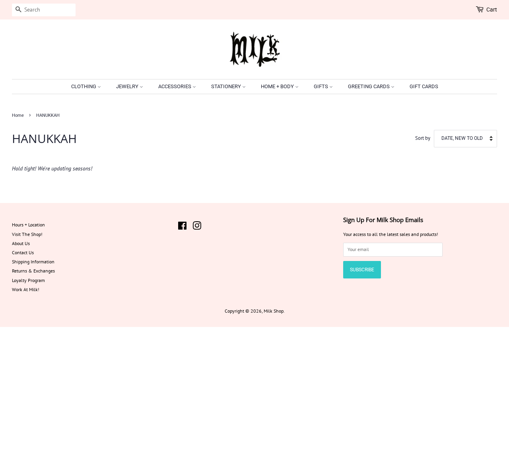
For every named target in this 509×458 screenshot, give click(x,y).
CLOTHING (84, 86)
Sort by (422, 138)
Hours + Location (28, 225)
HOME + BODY (278, 86)
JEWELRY (128, 86)
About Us (21, 243)
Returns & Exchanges (33, 271)
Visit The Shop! (27, 234)
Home (18, 115)
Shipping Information (33, 262)
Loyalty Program (28, 280)
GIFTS (321, 86)
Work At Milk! (25, 289)
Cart (491, 9)
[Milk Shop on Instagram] (196, 227)
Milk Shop (274, 311)
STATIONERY (226, 86)
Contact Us (23, 252)
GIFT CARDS (424, 86)
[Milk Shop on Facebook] (182, 227)
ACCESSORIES (175, 86)
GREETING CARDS (369, 86)
